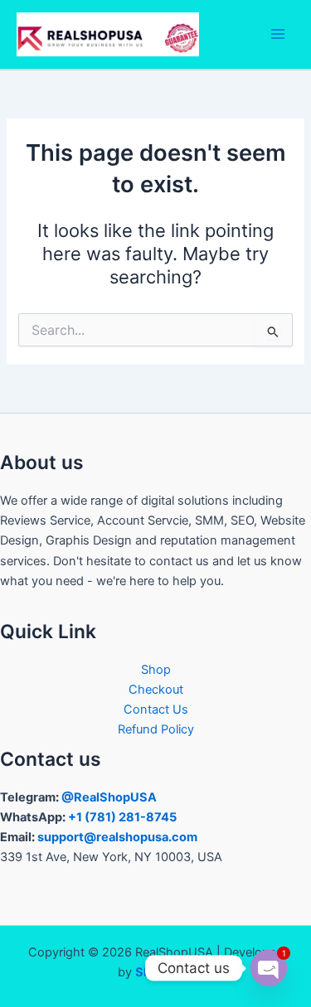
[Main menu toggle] (277, 34)
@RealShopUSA (109, 797)
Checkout (156, 689)
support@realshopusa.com (117, 837)
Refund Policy (156, 729)
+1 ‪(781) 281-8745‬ (122, 817)
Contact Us (156, 709)
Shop (156, 669)
